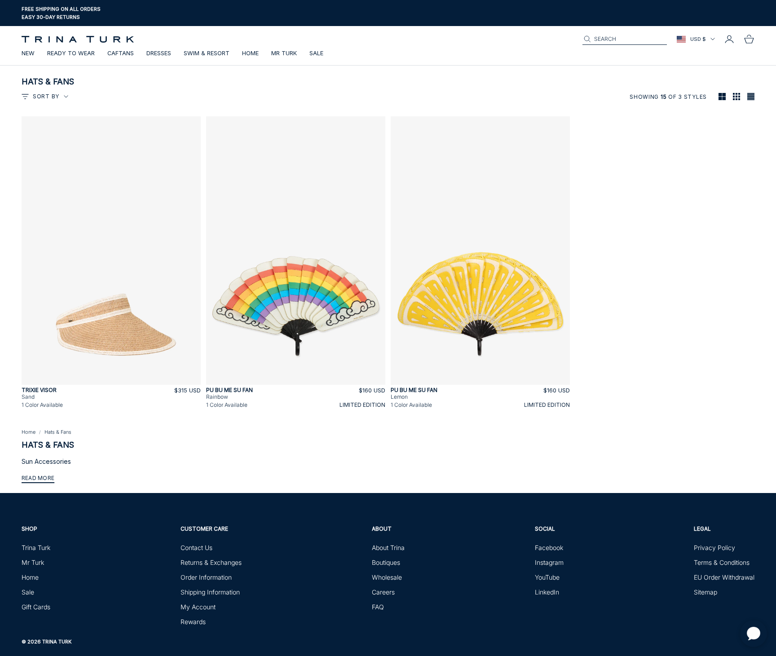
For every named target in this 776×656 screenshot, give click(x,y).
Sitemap (705, 592)
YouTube (547, 577)
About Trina (388, 547)
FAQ (378, 607)
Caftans (120, 53)
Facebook (549, 547)
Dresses (158, 53)
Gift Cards (36, 607)
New (28, 53)
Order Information (206, 577)
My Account (198, 607)
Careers (383, 592)
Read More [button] (38, 478)
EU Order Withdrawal (724, 577)
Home (250, 53)
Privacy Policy (714, 547)
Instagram (549, 562)
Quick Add (111, 379)
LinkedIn (547, 592)
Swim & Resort (206, 53)
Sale (316, 53)
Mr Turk (284, 53)
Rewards (193, 621)
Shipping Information (210, 592)
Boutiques (386, 562)
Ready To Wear (71, 53)
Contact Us (196, 547)
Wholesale (387, 577)
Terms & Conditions (722, 562)
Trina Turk (36, 547)
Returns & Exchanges (211, 562)
